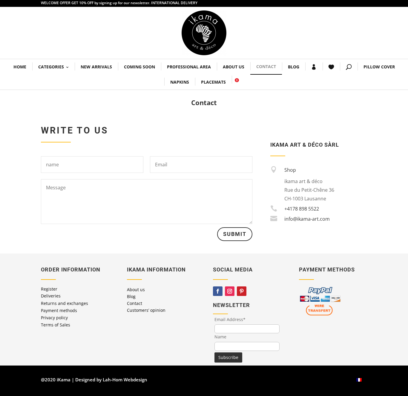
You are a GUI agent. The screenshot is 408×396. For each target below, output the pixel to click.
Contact (266, 66)
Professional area (189, 67)
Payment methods (59, 310)
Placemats (213, 82)
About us (233, 67)
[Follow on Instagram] (229, 291)
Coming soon (139, 67)
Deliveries (51, 296)
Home (19, 67)
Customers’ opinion (146, 310)
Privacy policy (54, 317)
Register (49, 289)
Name (220, 337)
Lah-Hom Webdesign (125, 380)
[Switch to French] (359, 379)
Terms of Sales (55, 325)
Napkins (179, 82)
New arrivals (96, 67)
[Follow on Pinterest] (241, 291)
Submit (234, 234)
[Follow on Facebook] (218, 291)
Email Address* (230, 319)
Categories (51, 67)
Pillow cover (379, 67)
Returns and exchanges (64, 303)
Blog (293, 67)
